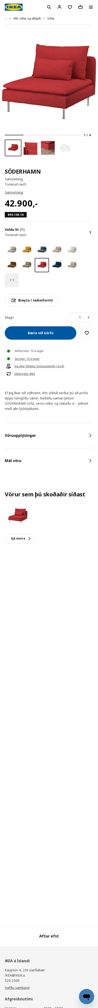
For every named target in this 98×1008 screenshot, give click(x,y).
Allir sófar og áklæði (27, 18)
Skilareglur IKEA (24, 374)
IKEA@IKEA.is (15, 975)
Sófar (51, 18)
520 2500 (12, 980)
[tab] (49, 435)
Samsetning (14, 192)
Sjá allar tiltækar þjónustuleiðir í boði (39, 366)
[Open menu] (91, 7)
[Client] (59, 7)
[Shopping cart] (80, 7)
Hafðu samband (17, 987)
